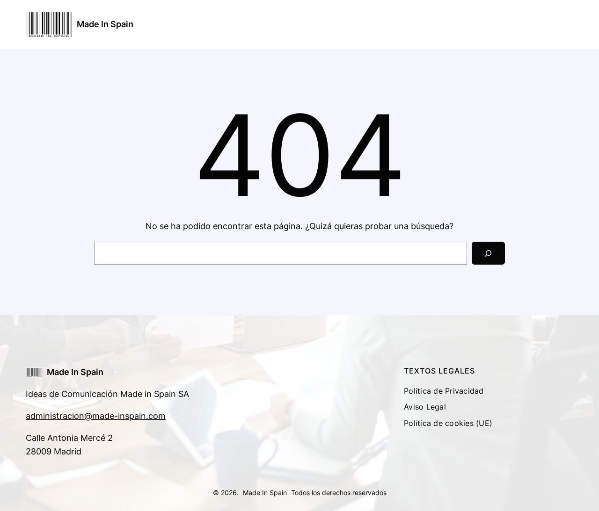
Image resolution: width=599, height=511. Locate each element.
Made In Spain (105, 24)
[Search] (488, 253)
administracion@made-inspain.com (96, 416)
